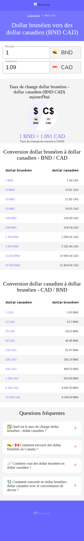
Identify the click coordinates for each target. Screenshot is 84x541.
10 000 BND (12, 256)
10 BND (10, 190)
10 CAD (10, 322)
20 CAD (10, 331)
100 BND (11, 218)
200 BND (11, 227)
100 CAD (11, 350)
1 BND (9, 180)
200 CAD (11, 359)
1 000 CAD (12, 378)
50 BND (10, 209)
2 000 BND (12, 246)
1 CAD (9, 312)
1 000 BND (12, 237)
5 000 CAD (12, 388)
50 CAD (10, 341)
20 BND (10, 199)
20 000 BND (12, 265)
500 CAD (11, 369)
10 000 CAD (12, 397)
